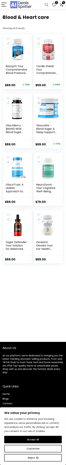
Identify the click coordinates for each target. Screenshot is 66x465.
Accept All (33, 439)
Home (6, 394)
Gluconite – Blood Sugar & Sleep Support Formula (45, 130)
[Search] (46, 4)
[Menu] (4, 4)
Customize (33, 448)
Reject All (33, 457)
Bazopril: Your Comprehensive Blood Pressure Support (16, 71)
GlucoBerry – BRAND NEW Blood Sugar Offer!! (14, 130)
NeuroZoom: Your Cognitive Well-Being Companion (45, 190)
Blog (5, 398)
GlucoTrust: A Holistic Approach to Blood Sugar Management (15, 191)
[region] (33, 436)
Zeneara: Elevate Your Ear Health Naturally (44, 247)
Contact (8, 403)
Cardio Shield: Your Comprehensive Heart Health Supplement (47, 73)
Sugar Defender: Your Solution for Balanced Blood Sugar (16, 247)
